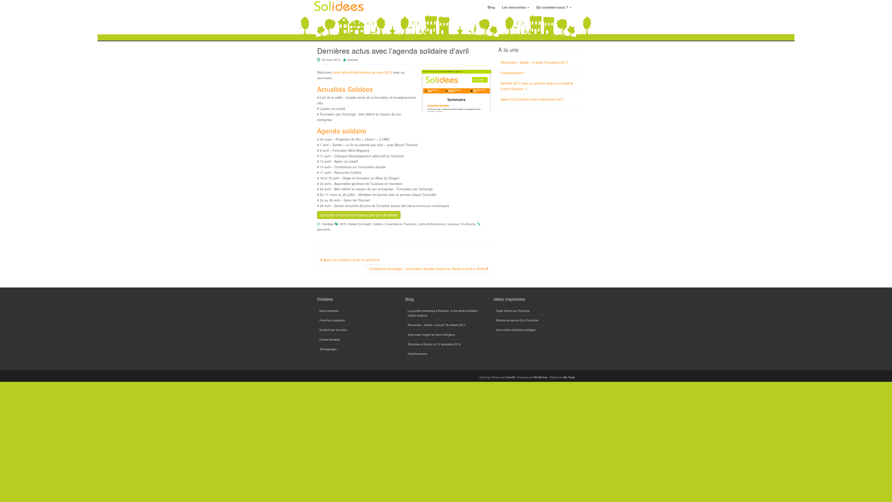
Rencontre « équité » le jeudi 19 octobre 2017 (534, 62)
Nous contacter (328, 311)
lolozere (353, 59)
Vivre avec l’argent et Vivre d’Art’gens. (431, 335)
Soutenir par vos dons (333, 330)
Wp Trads (569, 377)
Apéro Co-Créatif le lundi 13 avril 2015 (351, 260)
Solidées (328, 224)
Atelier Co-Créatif (359, 224)
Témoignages (328, 349)
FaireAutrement (512, 72)
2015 (343, 224)
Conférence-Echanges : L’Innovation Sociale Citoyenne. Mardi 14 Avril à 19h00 (427, 268)
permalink (323, 229)
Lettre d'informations (432, 224)
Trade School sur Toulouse (513, 311)
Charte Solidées (329, 339)
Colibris (378, 224)
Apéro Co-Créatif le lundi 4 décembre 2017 (532, 99)
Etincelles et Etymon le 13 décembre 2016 (434, 344)
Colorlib (510, 377)
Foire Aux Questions (332, 320)
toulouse (453, 224)
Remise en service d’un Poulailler (517, 320)
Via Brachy (468, 224)
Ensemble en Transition (400, 224)
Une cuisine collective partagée (516, 330)
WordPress (541, 377)
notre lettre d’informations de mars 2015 (362, 72)
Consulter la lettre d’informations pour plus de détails (358, 215)
